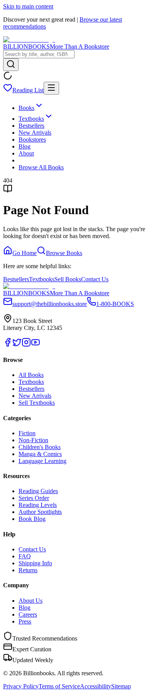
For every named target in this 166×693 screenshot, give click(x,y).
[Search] (11, 64)
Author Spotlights (40, 512)
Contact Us (94, 279)
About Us (30, 600)
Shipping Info (35, 563)
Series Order (34, 498)
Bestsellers (31, 125)
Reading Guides (38, 491)
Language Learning (42, 461)
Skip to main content (28, 6)
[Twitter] (17, 344)
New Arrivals (35, 132)
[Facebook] (7, 344)
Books (26, 108)
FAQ (25, 556)
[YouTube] (35, 344)
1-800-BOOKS (115, 304)
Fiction (27, 433)
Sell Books (67, 279)
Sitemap (121, 686)
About (26, 153)
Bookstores (32, 139)
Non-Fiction (33, 440)
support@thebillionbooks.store (49, 304)
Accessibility (95, 686)
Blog (24, 146)
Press (25, 621)
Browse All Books (41, 167)
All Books (31, 375)
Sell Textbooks (37, 402)
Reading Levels (38, 505)
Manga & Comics (40, 454)
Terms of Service (59, 686)
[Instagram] (26, 344)
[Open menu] (51, 88)
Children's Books (40, 447)
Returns (28, 570)
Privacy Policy (21, 686)
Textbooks (31, 118)
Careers (28, 614)
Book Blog (32, 519)
